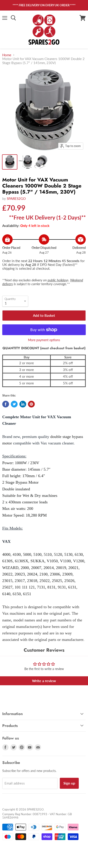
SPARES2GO (16, 198)
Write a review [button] (44, 681)
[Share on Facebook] (5, 404)
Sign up (69, 783)
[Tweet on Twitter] (14, 404)
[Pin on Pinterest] (31, 404)
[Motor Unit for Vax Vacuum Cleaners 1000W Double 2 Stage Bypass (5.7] (9, 162)
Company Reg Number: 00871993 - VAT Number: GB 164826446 (37, 815)
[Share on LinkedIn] (22, 404)
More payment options (44, 340)
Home (6, 55)
